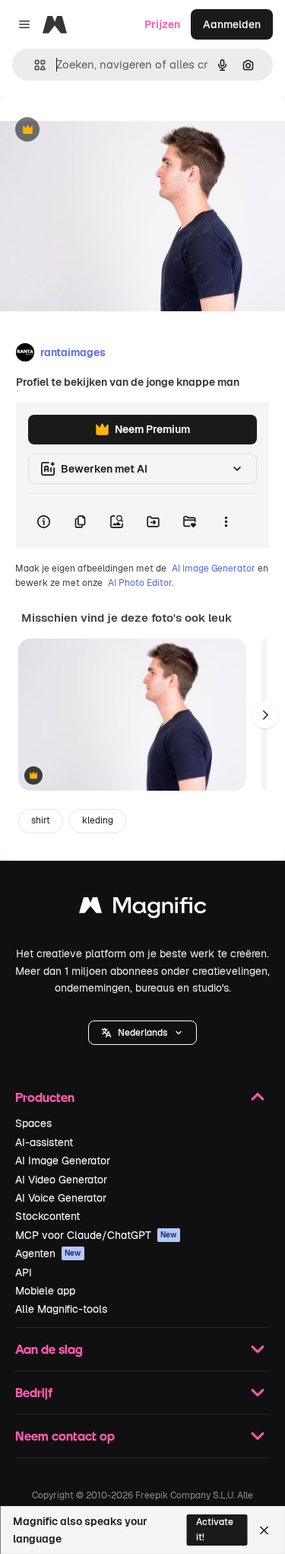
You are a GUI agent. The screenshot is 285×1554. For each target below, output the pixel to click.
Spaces (33, 1123)
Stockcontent (47, 1216)
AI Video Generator (61, 1179)
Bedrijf (33, 1392)
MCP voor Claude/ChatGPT (96, 1235)
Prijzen (162, 24)
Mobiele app (45, 1291)
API (23, 1272)
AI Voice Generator (60, 1198)
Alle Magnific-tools (61, 1309)
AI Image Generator (213, 568)
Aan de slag (49, 1349)
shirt (40, 820)
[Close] (264, 1530)
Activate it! (214, 1529)
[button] (142, 1033)
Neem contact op (65, 1436)
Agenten (48, 1253)
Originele (100, 130)
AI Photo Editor (140, 583)
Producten (44, 1097)
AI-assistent (44, 1142)
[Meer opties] (226, 521)
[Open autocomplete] (34, 65)
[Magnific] (143, 909)
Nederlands (142, 1033)
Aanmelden (232, 24)
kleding (97, 820)
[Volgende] (265, 714)
